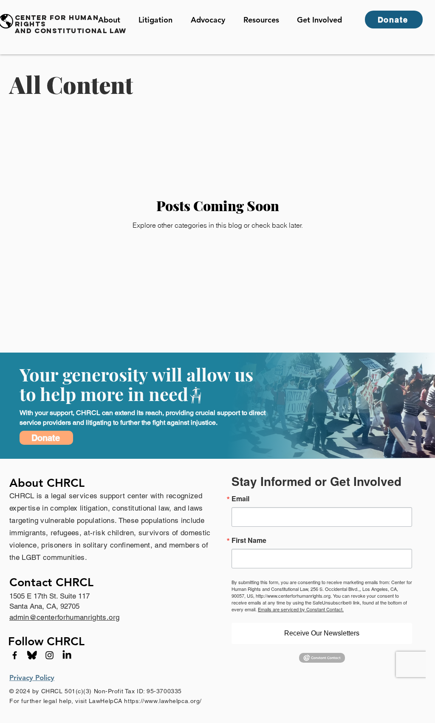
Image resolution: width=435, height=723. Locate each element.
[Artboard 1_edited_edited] (32, 655)
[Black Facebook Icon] (14, 655)
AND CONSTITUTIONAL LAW (71, 30)
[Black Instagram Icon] (49, 655)
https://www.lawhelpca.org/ (163, 701)
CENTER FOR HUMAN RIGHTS (57, 20)
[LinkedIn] (67, 655)
